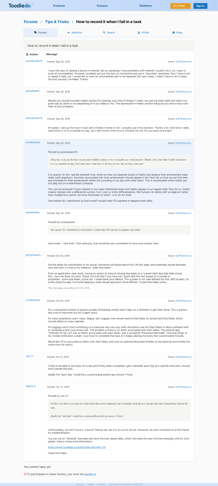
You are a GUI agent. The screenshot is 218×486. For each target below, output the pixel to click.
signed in (90, 474)
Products (59, 5)
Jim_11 (29, 356)
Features (102, 5)
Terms (90, 484)
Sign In (200, 6)
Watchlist (77, 32)
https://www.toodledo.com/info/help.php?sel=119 (76, 447)
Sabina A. (31, 386)
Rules (179, 32)
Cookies (101, 484)
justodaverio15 (34, 60)
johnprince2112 (34, 254)
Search (111, 32)
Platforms (145, 5)
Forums (31, 21)
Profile (145, 32)
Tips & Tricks (57, 21)
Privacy (80, 484)
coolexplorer (33, 142)
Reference (185, 61)
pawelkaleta (32, 90)
